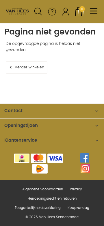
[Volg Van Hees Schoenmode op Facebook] (84, 158)
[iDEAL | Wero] (21, 158)
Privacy (76, 189)
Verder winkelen (29, 67)
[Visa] (55, 158)
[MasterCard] (38, 158)
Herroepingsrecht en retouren (52, 198)
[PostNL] (40, 169)
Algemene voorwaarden (42, 189)
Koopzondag (78, 207)
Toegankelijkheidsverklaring (38, 207)
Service (52, 11)
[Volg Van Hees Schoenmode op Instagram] (85, 168)
